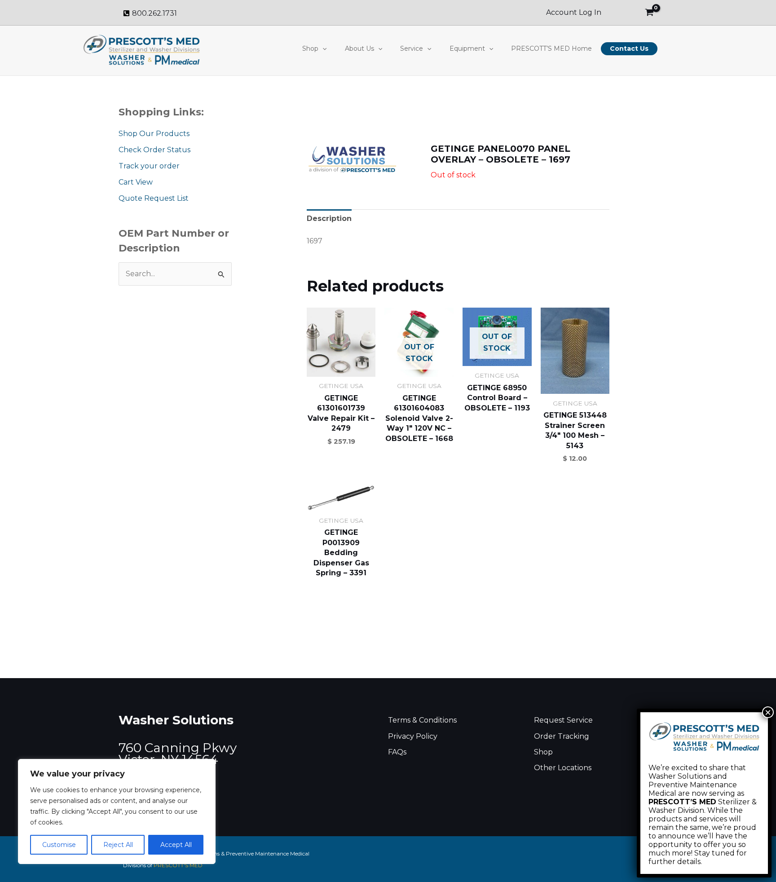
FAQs (397, 752)
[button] (322, 48)
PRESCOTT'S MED (178, 865)
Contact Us (629, 48)
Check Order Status (154, 150)
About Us (359, 48)
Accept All (176, 845)
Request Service (563, 720)
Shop (310, 48)
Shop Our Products (154, 133)
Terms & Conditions (422, 720)
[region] (117, 811)
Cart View (136, 182)
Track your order (149, 166)
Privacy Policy (412, 736)
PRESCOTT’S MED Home (551, 48)
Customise (59, 845)
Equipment (467, 48)
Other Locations (562, 767)
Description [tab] (329, 218)
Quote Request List (154, 198)
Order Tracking (561, 736)
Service (411, 48)
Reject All (118, 845)
